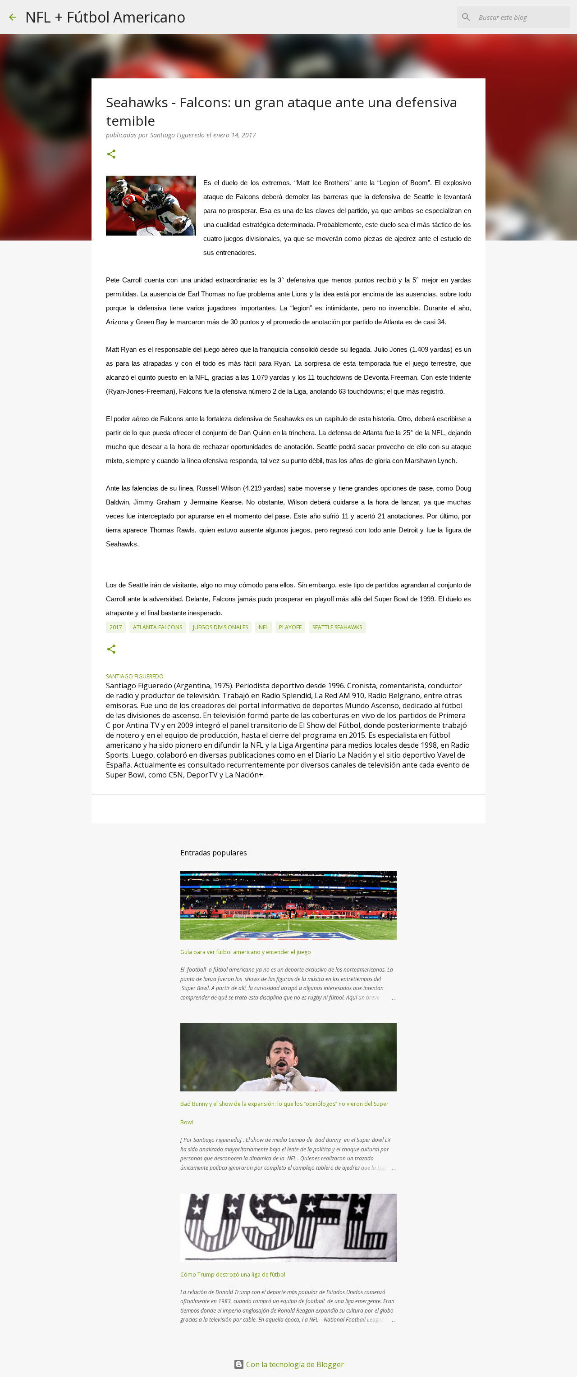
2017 (116, 627)
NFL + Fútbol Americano (105, 17)
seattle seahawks (337, 627)
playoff (290, 627)
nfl (263, 627)
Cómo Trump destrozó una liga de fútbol (232, 1274)
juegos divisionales (220, 627)
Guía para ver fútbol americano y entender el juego (245, 952)
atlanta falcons (157, 627)
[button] (111, 155)
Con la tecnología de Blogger (294, 1364)
